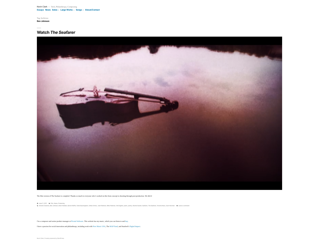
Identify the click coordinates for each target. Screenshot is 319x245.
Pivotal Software (77, 221)
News (48, 10)
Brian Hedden (63, 205)
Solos (54, 10)
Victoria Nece (161, 205)
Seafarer (144, 205)
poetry (130, 205)
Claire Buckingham (82, 205)
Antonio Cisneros (44, 205)
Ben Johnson (54, 205)
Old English (119, 205)
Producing (61, 203)
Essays (40, 10)
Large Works (66, 10)
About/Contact (92, 10)
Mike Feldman (111, 205)
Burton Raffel (72, 205)
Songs (79, 10)
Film (52, 203)
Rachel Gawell (137, 205)
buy (126, 221)
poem (125, 205)
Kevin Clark (42, 6)
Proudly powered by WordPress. (54, 238)
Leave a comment (183, 205)
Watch (56, 32)
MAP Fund (114, 226)
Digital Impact (135, 226)
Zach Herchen (170, 205)
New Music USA (99, 226)
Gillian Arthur (93, 205)
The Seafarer (152, 205)
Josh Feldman (102, 205)
